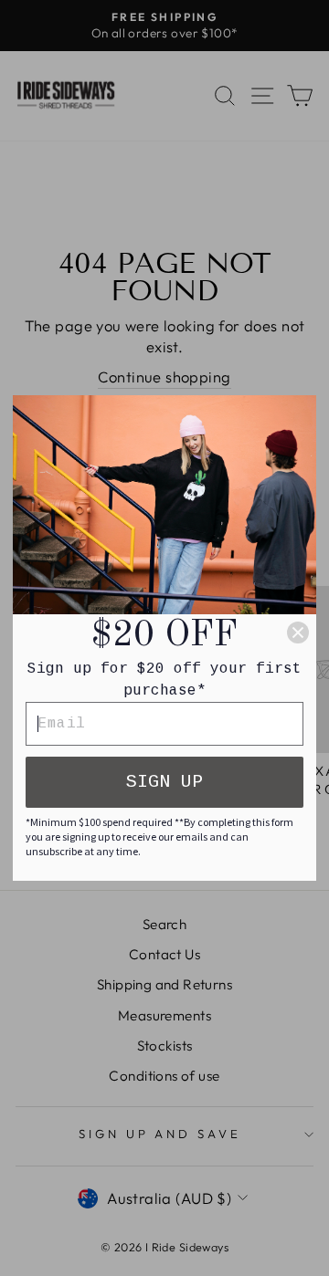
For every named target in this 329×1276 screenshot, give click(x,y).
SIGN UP (164, 781)
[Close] (298, 632)
